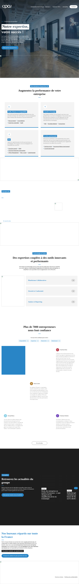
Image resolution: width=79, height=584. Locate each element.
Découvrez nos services (10, 47)
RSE (45, 123)
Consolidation (21, 120)
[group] (51, 488)
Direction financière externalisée (16, 150)
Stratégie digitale (52, 123)
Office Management (13, 152)
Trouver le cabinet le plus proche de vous (15, 555)
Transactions (61, 123)
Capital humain (31, 152)
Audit (21, 122)
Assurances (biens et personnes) (61, 146)
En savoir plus (7, 221)
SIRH (20, 148)
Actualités (65, 6)
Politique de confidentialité (70, 577)
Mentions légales (59, 577)
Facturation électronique (37, 6)
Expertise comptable (13, 122)
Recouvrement (12, 120)
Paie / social (23, 152)
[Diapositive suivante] (76, 488)
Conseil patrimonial (49, 148)
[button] (51, 280)
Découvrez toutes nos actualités (12, 495)
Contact (73, 6)
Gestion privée (48, 146)
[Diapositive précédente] (39, 488)
